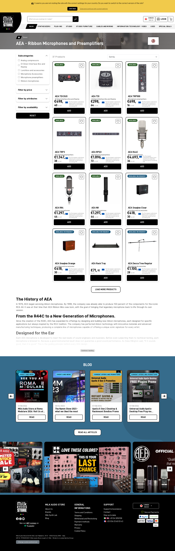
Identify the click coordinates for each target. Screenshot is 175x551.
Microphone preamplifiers (32, 77)
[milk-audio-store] (8, 23)
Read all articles (87, 432)
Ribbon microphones (30, 81)
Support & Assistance (112, 509)
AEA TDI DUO (61, 96)
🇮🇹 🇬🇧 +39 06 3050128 (113, 518)
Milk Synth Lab (51, 515)
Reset (33, 116)
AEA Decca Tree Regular (140, 263)
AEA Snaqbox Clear (137, 208)
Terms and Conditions (83, 512)
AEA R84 (59, 208)
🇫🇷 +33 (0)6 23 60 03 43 (113, 521)
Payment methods (82, 522)
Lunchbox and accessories (32, 70)
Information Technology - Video (132, 26)
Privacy (77, 528)
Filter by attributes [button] (27, 98)
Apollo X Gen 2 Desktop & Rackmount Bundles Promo (105, 410)
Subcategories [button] (25, 55)
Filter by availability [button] (28, 107)
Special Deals (165, 26)
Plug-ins (58, 26)
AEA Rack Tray (98, 263)
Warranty (78, 525)
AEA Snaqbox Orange (65, 263)
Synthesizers (44, 26)
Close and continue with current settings (94, 9)
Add (69, 111)
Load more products (105, 289)
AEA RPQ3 (96, 152)
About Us (49, 509)
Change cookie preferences (27, 542)
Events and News (27, 374)
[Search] (76, 19)
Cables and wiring (104, 26)
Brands (48, 512)
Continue (72, 9)
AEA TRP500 (134, 96)
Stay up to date (110, 515)
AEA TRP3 (60, 152)
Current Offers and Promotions (107, 374)
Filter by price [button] (25, 90)
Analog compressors (30, 60)
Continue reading (87, 350)
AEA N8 (95, 208)
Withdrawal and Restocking (85, 519)
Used (153, 26)
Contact (107, 512)
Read (31, 417)
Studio (69, 26)
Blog (31, 26)
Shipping (77, 516)
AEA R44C (133, 152)
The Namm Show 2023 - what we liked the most (66, 410)
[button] (169, 467)
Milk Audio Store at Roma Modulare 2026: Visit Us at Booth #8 (30, 410)
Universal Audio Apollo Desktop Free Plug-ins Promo (140, 410)
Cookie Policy (79, 531)
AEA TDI (95, 96)
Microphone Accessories (32, 74)
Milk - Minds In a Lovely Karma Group (61, 538)
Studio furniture (84, 26)
